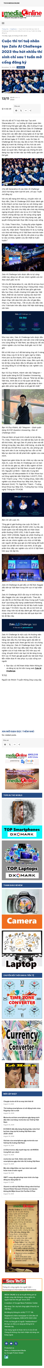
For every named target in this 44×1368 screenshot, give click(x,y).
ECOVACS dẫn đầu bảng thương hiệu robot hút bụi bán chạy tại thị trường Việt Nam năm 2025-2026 (21, 1131)
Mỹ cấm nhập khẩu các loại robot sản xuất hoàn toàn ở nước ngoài (20, 1169)
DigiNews (13, 29)
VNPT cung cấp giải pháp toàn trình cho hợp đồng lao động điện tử (20, 1178)
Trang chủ (5, 29)
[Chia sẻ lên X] (21, 110)
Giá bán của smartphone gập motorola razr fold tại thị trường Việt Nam (20, 1142)
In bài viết (7, 109)
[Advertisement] (22, 705)
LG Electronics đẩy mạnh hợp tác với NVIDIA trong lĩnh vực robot (21, 1151)
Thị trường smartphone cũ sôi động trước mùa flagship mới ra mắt (22, 1109)
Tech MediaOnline (12, 3)
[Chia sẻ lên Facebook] (16, 110)
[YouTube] (11, 1343)
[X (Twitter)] (16, 1343)
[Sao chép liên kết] (26, 110)
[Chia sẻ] (30, 110)
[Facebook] (6, 1343)
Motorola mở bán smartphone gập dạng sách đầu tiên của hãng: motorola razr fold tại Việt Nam (21, 1119)
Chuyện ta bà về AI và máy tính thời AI (18, 1101)
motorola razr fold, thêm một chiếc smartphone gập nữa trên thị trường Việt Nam (21, 1160)
